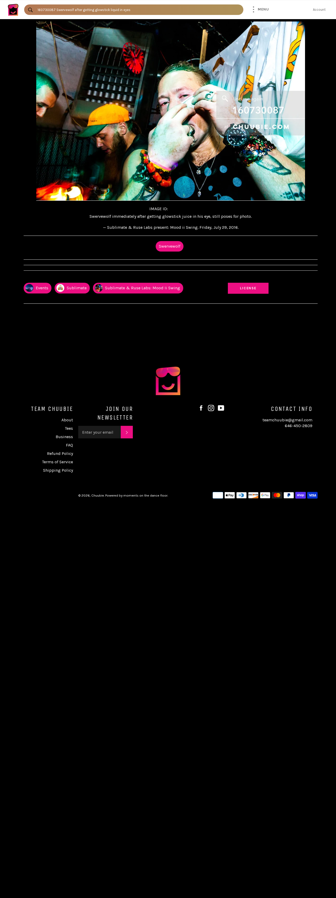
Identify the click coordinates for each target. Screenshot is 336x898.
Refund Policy (60, 453)
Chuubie (97, 495)
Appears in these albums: (44, 278)
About (67, 419)
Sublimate (76, 287)
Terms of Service (57, 461)
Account (319, 10)
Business (64, 436)
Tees (69, 428)
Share (313, 278)
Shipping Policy (58, 470)
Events (41, 287)
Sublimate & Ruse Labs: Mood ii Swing (142, 287)
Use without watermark (248, 278)
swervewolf (169, 246)
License (253, 288)
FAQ (69, 445)
